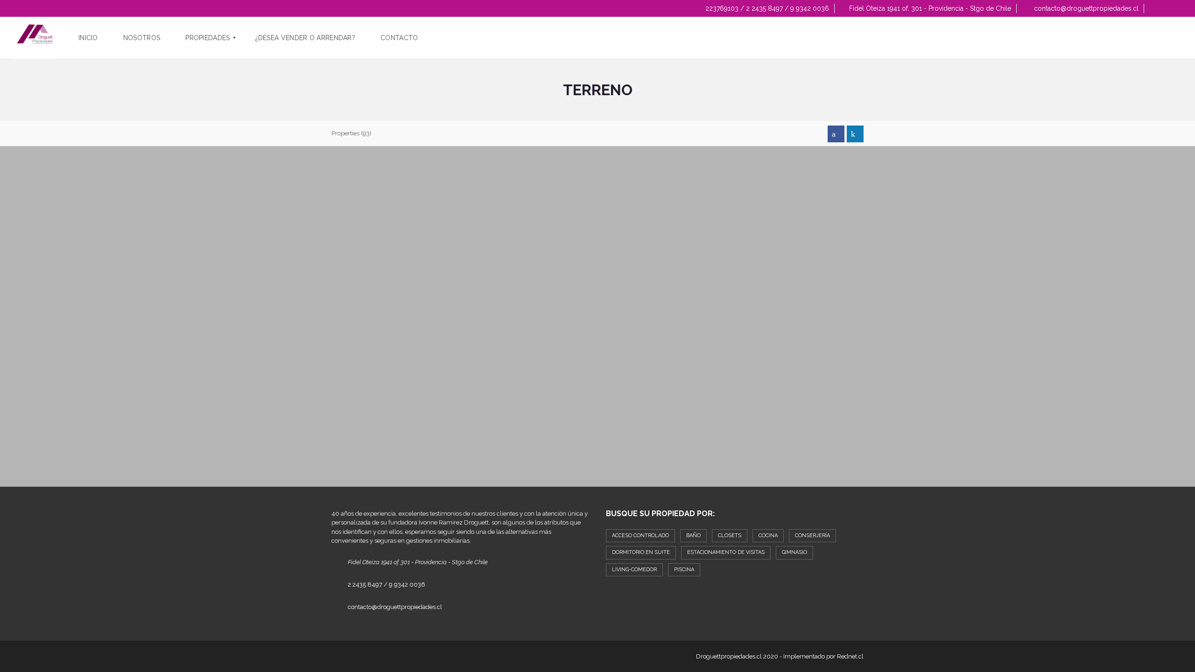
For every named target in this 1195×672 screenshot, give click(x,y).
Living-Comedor (634, 570)
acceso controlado (640, 535)
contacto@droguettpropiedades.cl (1085, 8)
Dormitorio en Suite (641, 552)
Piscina (684, 570)
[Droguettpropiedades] (35, 38)
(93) (351, 133)
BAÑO (693, 535)
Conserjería (812, 535)
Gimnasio (794, 552)
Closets (729, 535)
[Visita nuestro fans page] (836, 134)
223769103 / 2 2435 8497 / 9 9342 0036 (766, 8)
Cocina (768, 535)
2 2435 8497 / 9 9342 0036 (386, 584)
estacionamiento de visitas (726, 552)
